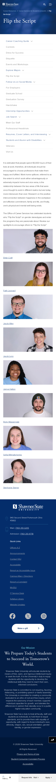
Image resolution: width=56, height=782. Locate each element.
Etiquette (10, 58)
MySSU (13, 587)
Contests (10, 47)
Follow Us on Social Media (19, 82)
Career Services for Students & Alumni (32, 11)
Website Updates (17, 604)
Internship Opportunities (18, 111)
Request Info (27, 778)
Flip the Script (12, 76)
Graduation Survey (15, 99)
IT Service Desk (17, 593)
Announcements (17, 553)
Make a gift (23, 628)
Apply (47, 778)
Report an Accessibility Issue (22, 570)
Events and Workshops (17, 64)
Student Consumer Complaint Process (28, 759)
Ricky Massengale (11, 422)
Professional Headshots (17, 128)
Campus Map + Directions (21, 576)
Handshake (11, 105)
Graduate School (14, 93)
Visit (35, 778)
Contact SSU (15, 559)
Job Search (11, 117)
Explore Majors (13, 70)
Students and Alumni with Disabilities (24, 140)
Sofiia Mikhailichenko (12, 455)
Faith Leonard (9, 290)
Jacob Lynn (8, 356)
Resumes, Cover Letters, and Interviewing (26, 134)
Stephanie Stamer (11, 487)
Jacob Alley (8, 323)
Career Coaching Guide (17, 41)
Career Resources (9, 11)
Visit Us (9, 152)
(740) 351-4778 (26, 534)
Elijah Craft (8, 258)
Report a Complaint (18, 582)
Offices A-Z (15, 547)
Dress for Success (14, 53)
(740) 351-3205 (22, 528)
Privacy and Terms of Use (28, 754)
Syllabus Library (17, 599)
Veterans (10, 146)
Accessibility (15, 565)
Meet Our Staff (13, 122)
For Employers (13, 87)
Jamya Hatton (9, 389)
